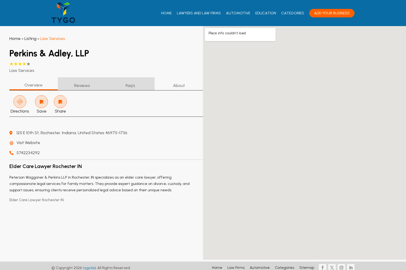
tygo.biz (89, 268)
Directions (20, 111)
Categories (292, 13)
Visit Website (28, 142)
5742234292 (28, 152)
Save (42, 111)
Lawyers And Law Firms (199, 13)
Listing (30, 38)
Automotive (238, 13)
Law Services (52, 38)
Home (166, 13)
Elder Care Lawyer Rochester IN (36, 200)
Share (60, 111)
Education (265, 13)
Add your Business (332, 13)
